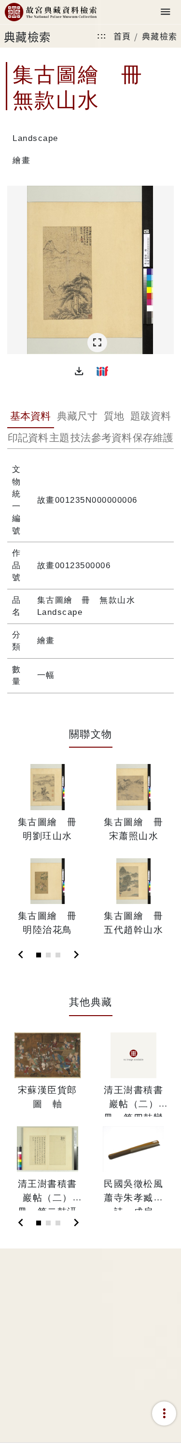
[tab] (30, 417)
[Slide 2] (48, 955)
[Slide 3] (58, 955)
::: (102, 36)
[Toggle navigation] (165, 12)
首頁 (122, 36)
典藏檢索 (160, 36)
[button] (79, 370)
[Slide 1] (38, 955)
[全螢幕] (97, 343)
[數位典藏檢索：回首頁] (50, 12)
